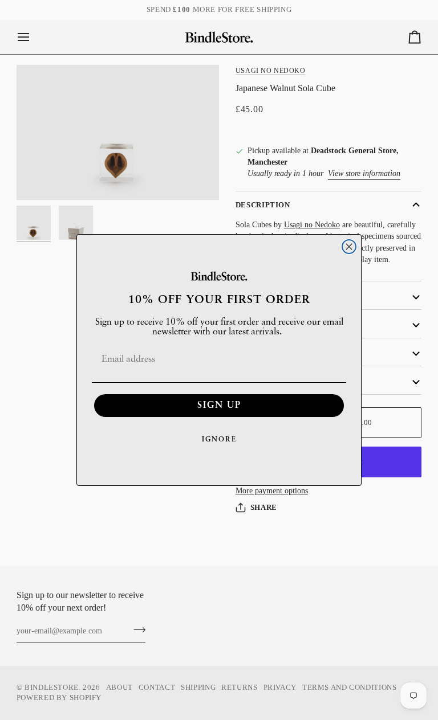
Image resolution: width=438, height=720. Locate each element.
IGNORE (219, 439)
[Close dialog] (349, 246)
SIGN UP (219, 405)
